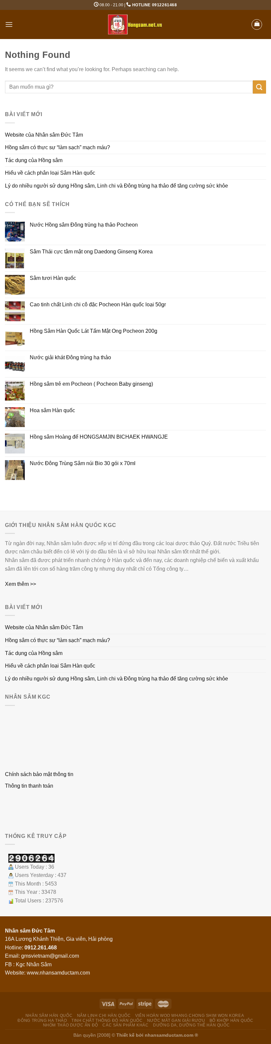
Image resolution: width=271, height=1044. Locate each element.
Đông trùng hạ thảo (42, 1020)
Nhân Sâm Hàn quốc (48, 1015)
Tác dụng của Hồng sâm (33, 160)
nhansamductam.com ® (171, 1035)
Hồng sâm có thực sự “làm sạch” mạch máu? (57, 147)
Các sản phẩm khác (125, 1025)
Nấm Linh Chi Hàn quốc (104, 1015)
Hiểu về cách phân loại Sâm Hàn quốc (50, 173)
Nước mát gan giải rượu (176, 1020)
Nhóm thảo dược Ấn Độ (70, 1025)
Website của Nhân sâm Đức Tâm (44, 135)
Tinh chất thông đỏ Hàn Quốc (107, 1020)
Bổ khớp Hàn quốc (231, 1020)
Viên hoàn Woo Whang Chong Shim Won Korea (189, 1015)
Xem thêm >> (20, 584)
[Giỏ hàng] (257, 24)
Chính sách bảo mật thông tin (39, 774)
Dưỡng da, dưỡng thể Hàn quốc (191, 1025)
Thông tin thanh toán (29, 786)
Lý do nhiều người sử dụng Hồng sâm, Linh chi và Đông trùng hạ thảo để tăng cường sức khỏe (116, 186)
